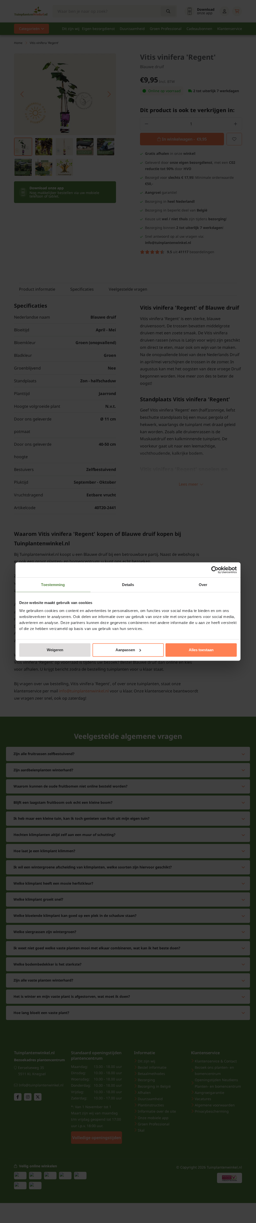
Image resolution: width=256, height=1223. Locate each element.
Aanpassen (125, 650)
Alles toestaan (201, 650)
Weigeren (55, 650)
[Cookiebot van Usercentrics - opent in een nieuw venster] (215, 570)
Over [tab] (203, 585)
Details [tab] (128, 585)
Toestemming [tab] (53, 585)
